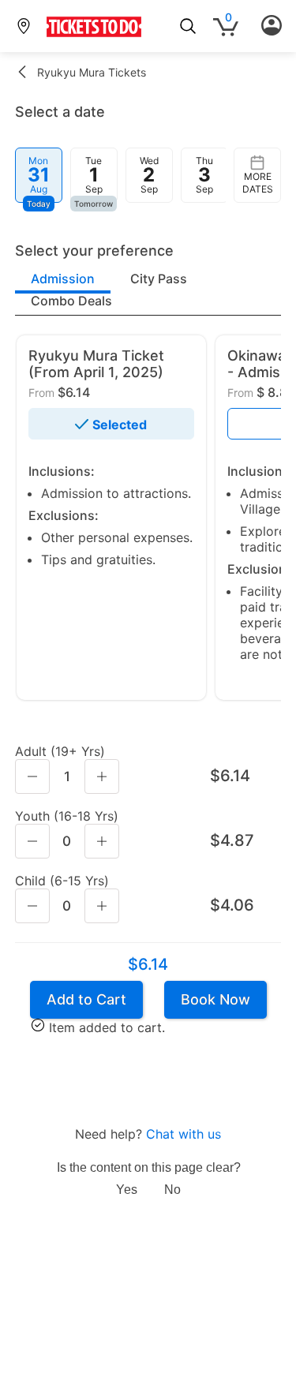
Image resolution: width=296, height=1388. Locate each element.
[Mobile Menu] (271, 26)
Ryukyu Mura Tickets (91, 72)
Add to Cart (86, 999)
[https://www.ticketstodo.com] (94, 36)
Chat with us (183, 1134)
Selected (119, 424)
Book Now (215, 999)
